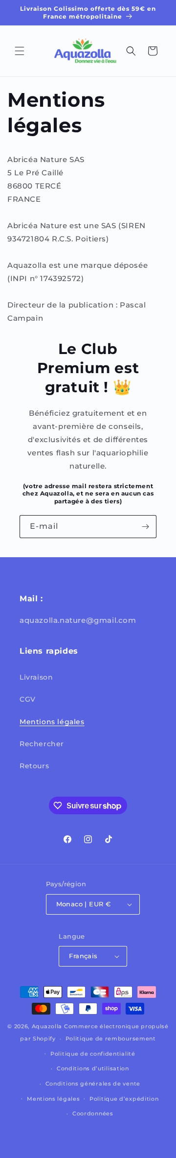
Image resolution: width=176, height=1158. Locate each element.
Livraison (36, 677)
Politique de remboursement (111, 1038)
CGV (28, 699)
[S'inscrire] (145, 526)
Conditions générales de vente (92, 1083)
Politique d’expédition (123, 1098)
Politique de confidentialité (92, 1053)
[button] (19, 51)
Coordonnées (92, 1113)
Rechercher (42, 743)
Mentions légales (52, 721)
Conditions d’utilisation (93, 1068)
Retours (34, 765)
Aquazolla (47, 1026)
